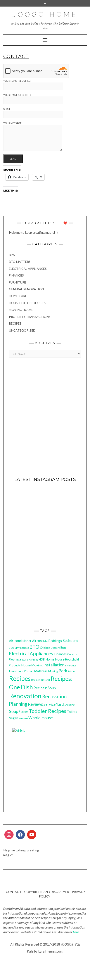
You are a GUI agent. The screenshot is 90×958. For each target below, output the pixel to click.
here (76, 932)
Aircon (37, 641)
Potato (71, 671)
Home (49, 659)
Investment (16, 671)
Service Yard (53, 704)
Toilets (72, 712)
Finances (16, 275)
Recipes (15, 323)
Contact (13, 892)
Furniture (17, 282)
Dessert (55, 647)
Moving (53, 671)
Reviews (35, 704)
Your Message (12, 123)
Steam (23, 712)
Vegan (13, 718)
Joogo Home (45, 14)
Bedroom (70, 640)
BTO (34, 647)
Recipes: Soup (44, 688)
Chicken (45, 647)
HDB (42, 659)
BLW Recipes (22, 647)
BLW (12, 255)
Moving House (21, 309)
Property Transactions (29, 316)
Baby (45, 641)
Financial (72, 654)
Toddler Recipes (47, 711)
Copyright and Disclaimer (46, 892)
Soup (13, 711)
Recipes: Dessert (40, 679)
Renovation (25, 696)
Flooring (14, 659)
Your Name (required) (17, 80)
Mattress (41, 671)
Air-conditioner (20, 641)
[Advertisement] (45, 420)
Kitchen (28, 671)
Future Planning (29, 659)
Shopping (69, 704)
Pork (63, 670)
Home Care (18, 296)
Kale (30, 951)
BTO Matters (20, 261)
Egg (63, 647)
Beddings (55, 641)
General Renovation (26, 289)
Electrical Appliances (28, 268)
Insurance (70, 665)
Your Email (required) (17, 94)
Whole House (40, 717)
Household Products (27, 303)
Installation (53, 664)
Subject (8, 108)
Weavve (23, 718)
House (59, 659)
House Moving (32, 665)
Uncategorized (22, 330)
